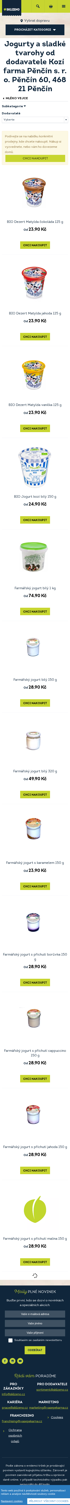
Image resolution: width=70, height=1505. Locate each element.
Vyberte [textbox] (9, 119)
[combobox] (35, 120)
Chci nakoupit (35, 158)
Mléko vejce (16, 98)
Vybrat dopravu (36, 21)
